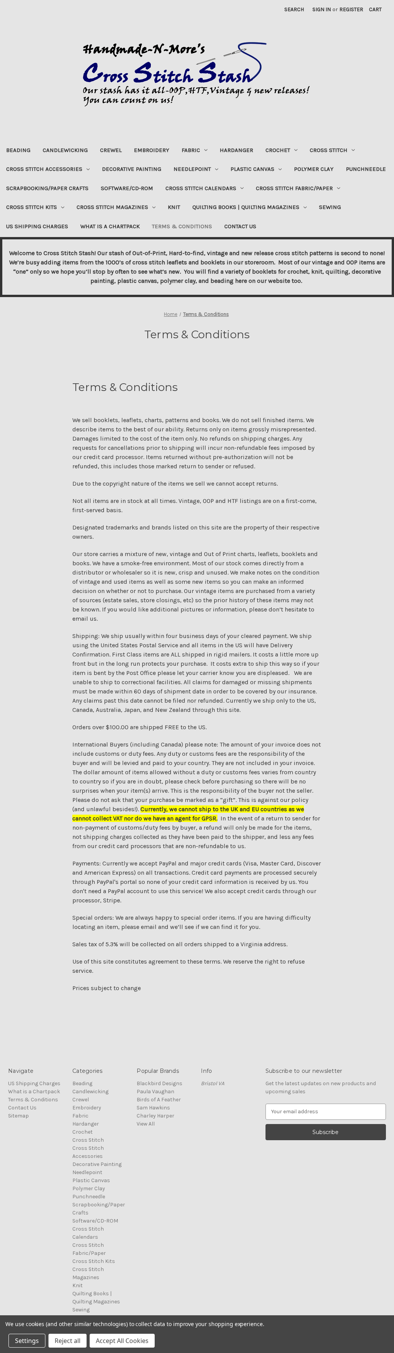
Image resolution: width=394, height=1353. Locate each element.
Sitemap (18, 1115)
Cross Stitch (328, 150)
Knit (174, 207)
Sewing (330, 207)
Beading (18, 150)
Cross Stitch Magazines (112, 207)
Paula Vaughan (155, 1091)
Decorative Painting (131, 168)
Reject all (67, 1340)
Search (294, 9)
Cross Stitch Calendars (200, 188)
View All (146, 1124)
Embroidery (151, 150)
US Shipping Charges (37, 226)
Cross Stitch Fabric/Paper (294, 188)
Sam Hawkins (153, 1107)
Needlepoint (192, 168)
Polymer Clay (314, 168)
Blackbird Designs (159, 1083)
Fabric (191, 150)
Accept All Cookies (122, 1340)
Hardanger (236, 150)
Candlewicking (65, 150)
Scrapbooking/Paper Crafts (47, 188)
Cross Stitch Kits (31, 207)
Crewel (111, 150)
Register (351, 9)
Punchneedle (366, 168)
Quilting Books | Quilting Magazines (245, 207)
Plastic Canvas (252, 168)
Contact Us (240, 226)
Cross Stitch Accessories (44, 168)
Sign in (321, 9)
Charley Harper (155, 1115)
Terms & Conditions (182, 226)
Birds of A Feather (159, 1099)
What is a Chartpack (110, 226)
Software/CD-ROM (127, 188)
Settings (27, 1340)
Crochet (277, 150)
